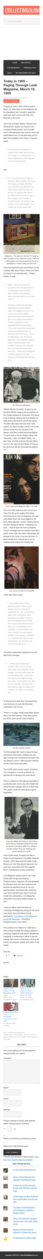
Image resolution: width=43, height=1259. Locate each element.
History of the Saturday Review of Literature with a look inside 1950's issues (25, 1221)
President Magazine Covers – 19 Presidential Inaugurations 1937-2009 (10, 1016)
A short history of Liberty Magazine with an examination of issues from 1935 (25, 1199)
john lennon (8, 1037)
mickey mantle (32, 1037)
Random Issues (18, 1033)
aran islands (18, 1035)
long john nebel (20, 1037)
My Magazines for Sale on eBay (24, 1238)
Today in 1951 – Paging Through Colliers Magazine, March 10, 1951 (26, 991)
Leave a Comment (11, 101)
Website (6, 1109)
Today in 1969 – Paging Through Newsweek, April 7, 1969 (10, 991)
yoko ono (6, 1039)
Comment (7, 1058)
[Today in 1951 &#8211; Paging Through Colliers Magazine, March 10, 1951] (27, 983)
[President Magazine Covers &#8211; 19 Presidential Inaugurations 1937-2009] (10, 1006)
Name (6, 1087)
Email (6, 1098)
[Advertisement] (21, 45)
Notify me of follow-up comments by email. (19, 1138)
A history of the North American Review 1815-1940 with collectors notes (25, 1188)
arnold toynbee (30, 1035)
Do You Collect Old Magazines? (24, 1169)
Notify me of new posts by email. (16, 1146)
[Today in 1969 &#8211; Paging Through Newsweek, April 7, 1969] (10, 983)
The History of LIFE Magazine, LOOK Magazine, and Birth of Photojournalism (24, 1210)
